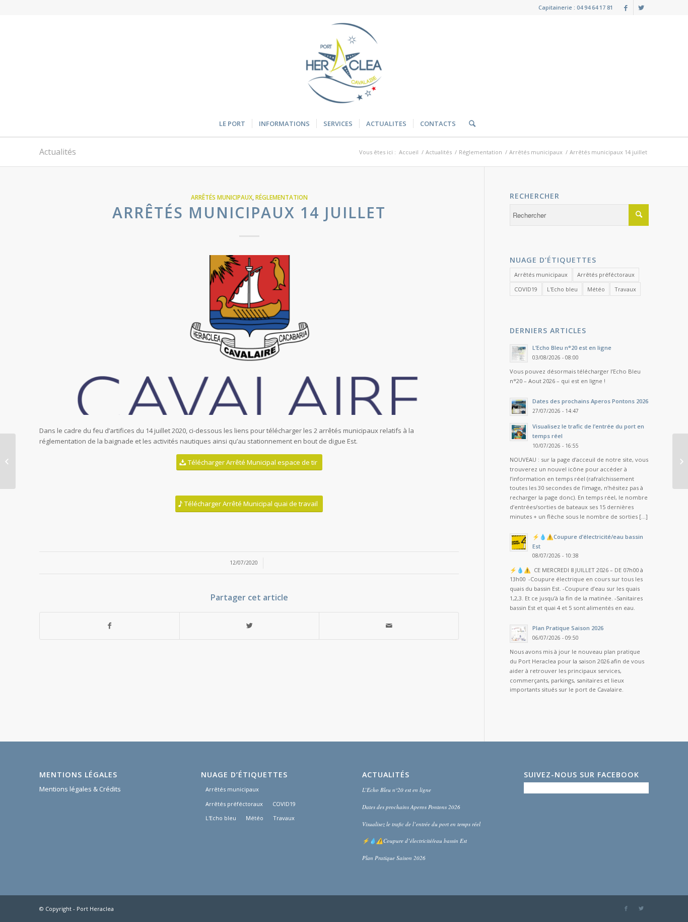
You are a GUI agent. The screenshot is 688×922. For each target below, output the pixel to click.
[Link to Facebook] (625, 7)
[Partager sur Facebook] (109, 625)
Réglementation (480, 152)
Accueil (409, 152)
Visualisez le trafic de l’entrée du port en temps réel (421, 824)
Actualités (57, 151)
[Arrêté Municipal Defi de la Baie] (8, 461)
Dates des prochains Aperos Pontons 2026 (411, 807)
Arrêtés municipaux (536, 152)
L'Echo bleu (562, 289)
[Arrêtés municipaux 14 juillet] (249, 335)
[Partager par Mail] (388, 625)
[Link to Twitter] (641, 7)
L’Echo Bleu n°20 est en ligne (396, 789)
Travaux (625, 289)
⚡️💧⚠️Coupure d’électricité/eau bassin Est (414, 840)
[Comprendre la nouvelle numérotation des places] (680, 461)
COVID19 (525, 289)
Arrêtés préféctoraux (606, 274)
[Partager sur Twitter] (249, 625)
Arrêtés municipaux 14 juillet (249, 212)
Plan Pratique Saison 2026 (394, 858)
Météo (596, 289)
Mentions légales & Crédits (80, 788)
